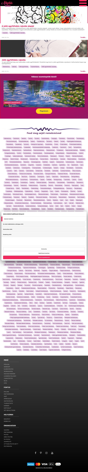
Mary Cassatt (76, 170)
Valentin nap (46, 308)
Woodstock (28, 200)
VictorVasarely (65, 176)
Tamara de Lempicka (25, 173)
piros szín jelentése (34, 326)
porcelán (36, 335)
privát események (66, 347)
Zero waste (53, 197)
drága (62, 168)
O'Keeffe (59, 305)
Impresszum (8, 398)
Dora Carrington (56, 276)
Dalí (16, 170)
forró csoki (59, 279)
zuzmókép (34, 350)
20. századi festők (65, 294)
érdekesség (40, 297)
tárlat (33, 317)
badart (56, 168)
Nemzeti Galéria (9, 311)
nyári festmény (78, 347)
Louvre (80, 329)
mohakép (26, 350)
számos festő (58, 317)
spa (15, 341)
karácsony (80, 162)
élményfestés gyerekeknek (12, 347)
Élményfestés (8, 369)
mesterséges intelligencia (76, 305)
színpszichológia (42, 206)
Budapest (7, 419)
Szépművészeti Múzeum (28, 288)
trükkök (49, 179)
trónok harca (10, 188)
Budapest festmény (40, 332)
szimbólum (37, 311)
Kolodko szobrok (37, 320)
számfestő (57, 303)
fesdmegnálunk (49, 153)
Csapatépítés (8, 378)
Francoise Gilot (38, 173)
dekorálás (67, 279)
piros (51, 206)
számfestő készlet (48, 279)
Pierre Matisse (79, 273)
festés (30, 138)
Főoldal (7, 364)
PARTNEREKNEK (9, 394)
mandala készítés (28, 347)
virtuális (24, 305)
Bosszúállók (58, 185)
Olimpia (63, 329)
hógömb (6, 305)
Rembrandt (24, 159)
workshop (47, 323)
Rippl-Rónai (69, 288)
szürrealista (29, 170)
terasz (29, 341)
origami (64, 341)
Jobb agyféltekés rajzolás (14, 60)
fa (68, 165)
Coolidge (7, 156)
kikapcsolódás (9, 203)
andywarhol (60, 162)
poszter (9, 170)
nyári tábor (37, 341)
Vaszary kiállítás (21, 311)
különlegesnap (18, 191)
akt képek (19, 264)
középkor (72, 335)
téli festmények (57, 323)
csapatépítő (10, 276)
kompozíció (6, 150)
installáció (75, 314)
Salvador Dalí (34, 159)
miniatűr (80, 311)
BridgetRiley (75, 176)
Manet (68, 156)
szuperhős (43, 185)
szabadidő (27, 147)
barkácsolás (7, 341)
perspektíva (77, 147)
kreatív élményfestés (31, 264)
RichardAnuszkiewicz (12, 179)
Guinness (16, 197)
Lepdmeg (9, 191)
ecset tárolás (27, 279)
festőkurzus (40, 141)
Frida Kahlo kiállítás (75, 144)
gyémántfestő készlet (39, 261)
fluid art (67, 323)
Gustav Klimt (44, 159)
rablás (61, 344)
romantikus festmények (42, 347)
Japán (76, 341)
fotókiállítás (81, 300)
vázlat (74, 179)
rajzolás (5, 32)
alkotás (14, 66)
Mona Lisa (7, 209)
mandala (47, 285)
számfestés (37, 279)
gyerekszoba (42, 338)
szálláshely (55, 347)
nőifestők (55, 170)
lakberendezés (33, 185)
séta (70, 147)
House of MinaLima (57, 314)
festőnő (45, 311)
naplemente (8, 303)
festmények (80, 138)
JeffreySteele (34, 179)
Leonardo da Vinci (14, 176)
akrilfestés (14, 344)
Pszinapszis (64, 191)
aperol (19, 350)
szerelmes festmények (25, 335)
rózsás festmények (64, 261)
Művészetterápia (43, 194)
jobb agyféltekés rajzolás (17, 32)
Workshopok (8, 371)
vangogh (54, 138)
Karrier (6, 405)
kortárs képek (36, 308)
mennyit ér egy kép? (37, 144)
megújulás (45, 191)
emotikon (55, 297)
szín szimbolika (21, 326)
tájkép (48, 282)
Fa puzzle (7, 439)
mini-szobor (30, 291)
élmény (42, 303)
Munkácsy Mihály (75, 332)
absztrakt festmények (50, 294)
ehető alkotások (67, 273)
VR (19, 305)
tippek (42, 179)
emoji (48, 297)
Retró (49, 200)
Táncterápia (54, 194)
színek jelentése (30, 206)
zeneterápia (63, 194)
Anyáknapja (78, 188)
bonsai (65, 291)
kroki (80, 179)
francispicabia (37, 168)
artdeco (7, 182)
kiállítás (45, 162)
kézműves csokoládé (23, 297)
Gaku (59, 273)
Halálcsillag (34, 188)
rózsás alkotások (77, 261)
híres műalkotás (24, 209)
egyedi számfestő (54, 350)
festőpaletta (70, 209)
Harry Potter (46, 314)
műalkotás (18, 144)
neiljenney (16, 168)
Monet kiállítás (72, 159)
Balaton (55, 200)
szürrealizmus (58, 203)
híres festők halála (78, 264)
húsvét (16, 185)
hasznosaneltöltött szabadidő (41, 147)
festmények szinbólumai (14, 320)
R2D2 (17, 188)
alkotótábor (46, 341)
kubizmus (32, 176)
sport (8, 332)
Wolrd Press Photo (61, 300)
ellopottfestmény (72, 153)
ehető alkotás (68, 276)
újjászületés (28, 191)
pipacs (40, 305)
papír (71, 341)
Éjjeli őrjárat (56, 341)
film (82, 185)
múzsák (63, 159)
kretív (19, 153)
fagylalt (44, 270)
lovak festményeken (30, 338)
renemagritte (26, 168)
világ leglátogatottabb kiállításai (19, 317)
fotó (55, 344)
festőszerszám (60, 209)
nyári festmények (54, 338)
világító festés (66, 350)
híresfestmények (11, 141)
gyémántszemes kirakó (24, 261)
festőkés (50, 209)
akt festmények (9, 264)
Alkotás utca (79, 203)
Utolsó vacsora (22, 282)
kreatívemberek (23, 141)
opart (48, 176)
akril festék (6, 279)
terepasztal (13, 314)
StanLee (67, 185)
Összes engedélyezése (44, 257)
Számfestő (7, 441)
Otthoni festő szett (11, 444)
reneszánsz (10, 288)
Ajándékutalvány (10, 376)
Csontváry (82, 159)
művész (21, 170)
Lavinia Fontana (65, 170)
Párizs (57, 329)
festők (62, 141)
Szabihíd (31, 197)
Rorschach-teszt (18, 194)
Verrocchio (29, 270)
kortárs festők (10, 297)
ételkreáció (77, 276)
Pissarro (49, 317)
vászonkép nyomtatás (11, 329)
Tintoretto (52, 288)
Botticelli (36, 270)
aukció (21, 270)
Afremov (49, 141)
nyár (61, 200)
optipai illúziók (29, 294)
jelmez (13, 282)
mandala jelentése (36, 344)
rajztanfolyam (35, 66)
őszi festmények (49, 300)
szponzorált (9, 338)
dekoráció (23, 185)
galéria (82, 282)
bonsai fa (72, 291)
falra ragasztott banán (9, 335)
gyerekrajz (41, 317)
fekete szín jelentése (62, 326)
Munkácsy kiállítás (63, 332)
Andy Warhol (54, 159)
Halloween (52, 332)
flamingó (78, 338)
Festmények (8, 446)
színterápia (7, 194)
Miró (31, 303)
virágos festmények (73, 267)
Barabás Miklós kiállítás (23, 323)
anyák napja (36, 329)
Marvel (51, 185)
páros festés (63, 308)
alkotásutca (6, 66)
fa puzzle (27, 285)
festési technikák (36, 203)
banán (67, 314)
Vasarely (26, 162)
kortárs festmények (23, 308)
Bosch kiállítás (42, 288)
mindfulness (70, 182)
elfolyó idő (39, 170)
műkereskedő (19, 273)
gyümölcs (62, 165)
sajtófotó (72, 300)
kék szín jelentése (77, 323)
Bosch (17, 288)
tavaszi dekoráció (24, 314)
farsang (6, 282)
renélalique (24, 182)
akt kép (65, 303)
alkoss (33, 141)
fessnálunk (10, 144)
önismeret (80, 182)
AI (65, 305)
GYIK (5, 383)
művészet (63, 147)
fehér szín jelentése (48, 326)
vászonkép (82, 326)
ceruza (15, 291)
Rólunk (6, 391)
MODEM (82, 150)
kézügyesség (57, 179)
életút (81, 153)
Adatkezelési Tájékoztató (8, 402)
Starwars (69, 188)
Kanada (73, 311)
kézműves (52, 182)
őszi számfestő (28, 332)
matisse (54, 165)
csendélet (39, 294)
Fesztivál (19, 200)
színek (79, 191)
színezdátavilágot (46, 188)
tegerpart (71, 338)
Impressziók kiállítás (72, 150)
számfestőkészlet (50, 305)
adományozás (70, 162)
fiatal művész (8, 273)
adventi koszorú (37, 323)
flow (36, 303)
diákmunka (19, 338)
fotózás (82, 279)
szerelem (55, 308)
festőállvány (80, 209)
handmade (72, 197)
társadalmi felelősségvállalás (46, 273)
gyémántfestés (10, 261)
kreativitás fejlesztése (21, 203)
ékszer (75, 344)
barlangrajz (81, 291)
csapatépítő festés (76, 297)
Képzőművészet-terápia (77, 194)
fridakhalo (60, 150)
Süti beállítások (9, 410)
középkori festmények (71, 317)
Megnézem (44, 111)
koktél (63, 338)
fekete (67, 206)
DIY (6, 162)
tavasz (37, 191)
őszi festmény (17, 332)
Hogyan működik (9, 373)
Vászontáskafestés (39, 200)
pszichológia (8, 185)
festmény (62, 138)
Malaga (20, 285)
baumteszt (75, 165)
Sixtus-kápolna (24, 344)
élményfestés (50, 150)
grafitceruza (6, 291)
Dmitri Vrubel (14, 159)
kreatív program (37, 285)
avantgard (41, 176)
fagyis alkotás (54, 270)
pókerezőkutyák (17, 156)
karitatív (23, 165)
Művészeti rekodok (41, 197)
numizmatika (81, 335)
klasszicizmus (59, 320)
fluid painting (47, 203)
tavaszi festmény (57, 282)
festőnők (47, 170)
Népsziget (79, 200)
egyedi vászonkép (25, 329)
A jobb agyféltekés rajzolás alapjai (18, 26)
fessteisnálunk (38, 153)
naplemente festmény (20, 303)
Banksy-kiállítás (47, 329)
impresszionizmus (39, 150)
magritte (31, 165)
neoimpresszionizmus (15, 267)
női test (9, 206)
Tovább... (83, 37)
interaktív (32, 305)
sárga (79, 206)
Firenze (6, 285)
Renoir (67, 320)
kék (62, 206)
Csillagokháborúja (59, 188)
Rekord (24, 197)
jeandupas (15, 182)
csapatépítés (64, 297)
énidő (57, 191)
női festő (52, 311)
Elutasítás (44, 249)
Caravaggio (42, 267)
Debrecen (7, 421)
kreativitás (49, 144)
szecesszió (79, 168)
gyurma (20, 294)
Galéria (6, 430)
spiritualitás (48, 344)
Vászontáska (62, 197)
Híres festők (8, 437)
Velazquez (53, 156)
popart (52, 162)
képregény (75, 185)
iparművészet (46, 335)
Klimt (33, 297)
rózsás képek (52, 261)
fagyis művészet (65, 270)
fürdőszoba (21, 341)
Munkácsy (78, 288)
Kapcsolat (7, 408)
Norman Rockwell (77, 156)
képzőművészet (16, 150)
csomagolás (73, 303)
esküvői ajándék (41, 182)
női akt (71, 203)
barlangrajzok (11, 294)
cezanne (38, 165)
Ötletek (73, 191)
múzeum (74, 282)
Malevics (5, 159)
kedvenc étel (32, 282)
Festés (6, 434)
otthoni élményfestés (27, 300)
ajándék (49, 303)
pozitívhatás (45, 138)
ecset (43, 209)
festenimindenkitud (15, 162)
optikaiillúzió (27, 150)
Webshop (7, 366)
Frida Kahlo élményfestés (14, 147)
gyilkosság (51, 267)
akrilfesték (27, 320)
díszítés (75, 279)
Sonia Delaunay (12, 173)
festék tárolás (16, 279)
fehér (73, 206)
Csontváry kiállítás (63, 311)
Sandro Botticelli (18, 206)
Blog (5, 380)
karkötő (68, 344)
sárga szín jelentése (8, 326)
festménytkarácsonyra (11, 165)
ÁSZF (5, 396)
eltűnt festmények (55, 291)
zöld (57, 206)
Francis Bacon (77, 294)
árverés (26, 144)
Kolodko (21, 291)
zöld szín (73, 326)
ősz (67, 200)
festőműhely (27, 153)
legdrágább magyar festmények (40, 276)
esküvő (32, 182)
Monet (56, 141)
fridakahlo (47, 165)
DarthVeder (25, 188)
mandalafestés (57, 285)
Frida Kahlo (63, 144)
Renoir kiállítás (76, 320)
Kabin (72, 200)
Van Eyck (24, 176)
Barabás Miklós (9, 323)
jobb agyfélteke (23, 66)
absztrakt (55, 176)
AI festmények (11, 308)
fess (51, 191)
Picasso (61, 156)
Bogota (13, 285)
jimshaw (8, 168)
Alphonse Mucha (62, 173)
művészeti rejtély (30, 156)
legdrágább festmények (74, 141)
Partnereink (8, 432)
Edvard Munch (44, 264)
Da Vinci (15, 209)
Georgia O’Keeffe (51, 173)
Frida (56, 144)
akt (66, 203)
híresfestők (71, 138)
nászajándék (61, 182)
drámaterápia (7, 197)
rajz (82, 165)
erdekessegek (47, 168)
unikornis (55, 147)
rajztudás (67, 179)
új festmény (48, 320)
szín (30, 311)
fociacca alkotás (55, 264)
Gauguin (67, 282)
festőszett (39, 300)
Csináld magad (10, 200)
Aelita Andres (76, 270)
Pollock (41, 282)
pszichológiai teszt (30, 194)
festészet (16, 138)
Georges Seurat (11, 270)
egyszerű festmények (29, 267)
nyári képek (43, 350)
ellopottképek (60, 153)
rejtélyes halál (61, 267)
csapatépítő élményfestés (10, 300)
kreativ (37, 138)
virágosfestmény (10, 153)
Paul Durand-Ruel (30, 273)
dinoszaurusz (36, 314)
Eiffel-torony (72, 329)
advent (13, 305)
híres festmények (43, 156)
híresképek (70, 168)
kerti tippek (81, 197)
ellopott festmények (42, 291)
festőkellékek (35, 209)
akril (82, 341)
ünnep (81, 303)
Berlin (72, 308)
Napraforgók (66, 264)
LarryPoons (24, 179)
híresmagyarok (36, 162)
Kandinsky (61, 288)
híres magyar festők (22, 276)
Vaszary (78, 308)
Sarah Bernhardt (75, 173)
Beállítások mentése (44, 253)
